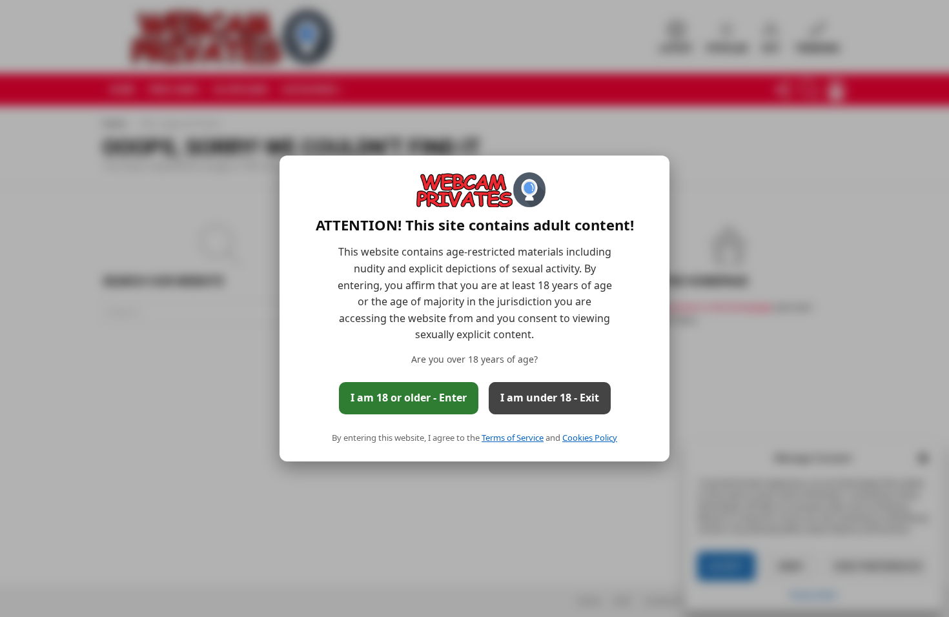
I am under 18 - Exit (549, 397)
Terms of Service (513, 437)
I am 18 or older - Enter (409, 397)
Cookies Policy (589, 437)
